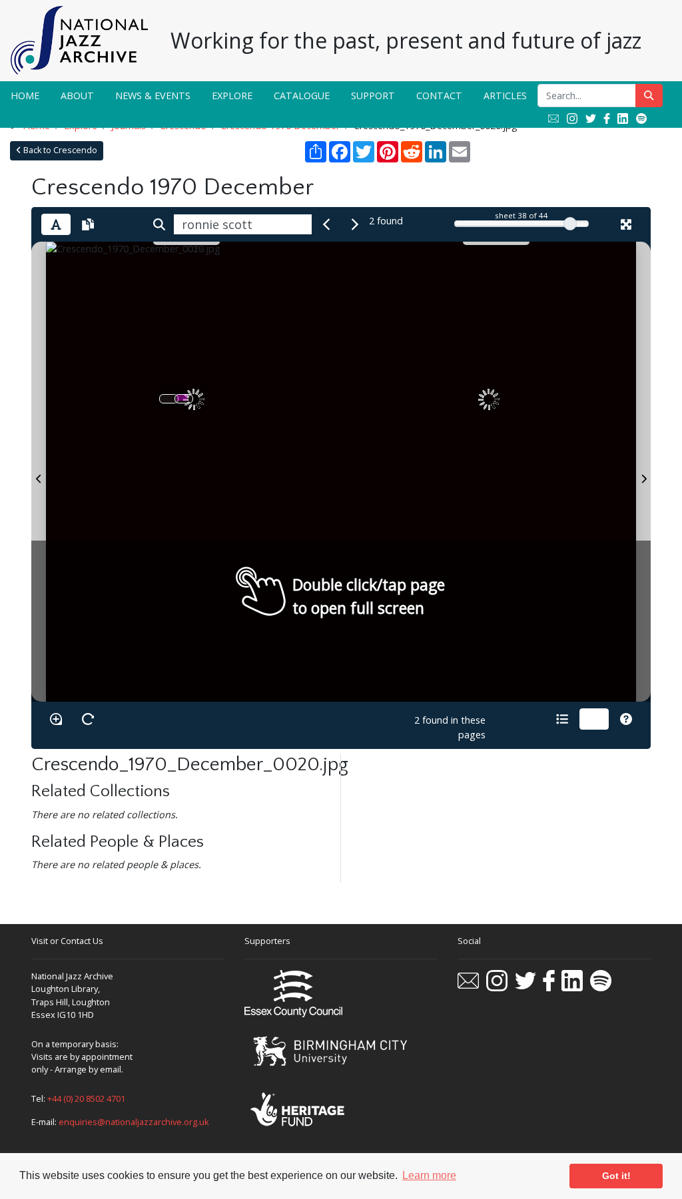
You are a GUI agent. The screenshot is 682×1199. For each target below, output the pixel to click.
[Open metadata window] (562, 719)
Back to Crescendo (59, 150)
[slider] (570, 223)
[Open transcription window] (88, 224)
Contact (439, 95)
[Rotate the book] (88, 719)
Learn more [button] (429, 1175)
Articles (505, 95)
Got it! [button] (616, 1175)
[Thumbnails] (594, 719)
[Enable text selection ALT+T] (56, 224)
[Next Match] (355, 224)
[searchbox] (242, 224)
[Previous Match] (326, 224)
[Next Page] (643, 472)
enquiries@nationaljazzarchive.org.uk (134, 1122)
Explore (232, 95)
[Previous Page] (38, 472)
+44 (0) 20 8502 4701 (86, 1098)
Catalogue (302, 95)
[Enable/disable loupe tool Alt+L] (56, 719)
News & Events (152, 95)
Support (373, 95)
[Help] (626, 719)
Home (25, 95)
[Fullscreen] (626, 224)
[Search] (159, 224)
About (77, 95)
